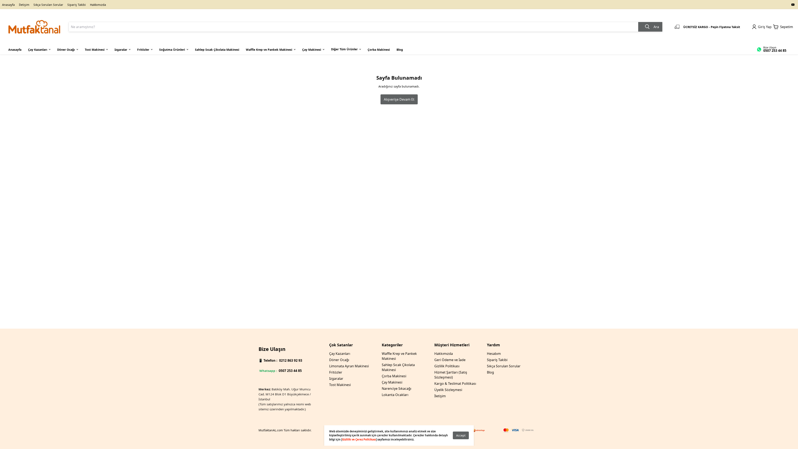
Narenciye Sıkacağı (396, 388)
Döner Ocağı (339, 360)
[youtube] (793, 4)
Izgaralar (336, 378)
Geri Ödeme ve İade (450, 360)
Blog (490, 372)
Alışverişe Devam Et (399, 99)
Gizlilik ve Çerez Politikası (359, 439)
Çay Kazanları (339, 353)
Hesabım (494, 353)
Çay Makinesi (392, 382)
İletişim (24, 5)
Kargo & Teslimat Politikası (455, 383)
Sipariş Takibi (76, 5)
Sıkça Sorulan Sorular (48, 5)
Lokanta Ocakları (395, 394)
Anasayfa (8, 5)
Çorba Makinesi (394, 376)
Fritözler (335, 372)
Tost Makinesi (340, 384)
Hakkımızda (98, 5)
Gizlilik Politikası (446, 366)
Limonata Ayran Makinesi (349, 366)
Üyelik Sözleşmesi (448, 389)
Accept (461, 435)
